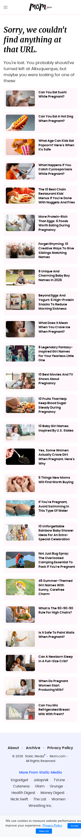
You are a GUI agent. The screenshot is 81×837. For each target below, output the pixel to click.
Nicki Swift (19, 799)
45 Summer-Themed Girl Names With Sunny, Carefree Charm (55, 587)
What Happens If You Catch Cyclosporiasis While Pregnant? (55, 169)
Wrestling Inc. (40, 806)
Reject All (44, 831)
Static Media (34, 756)
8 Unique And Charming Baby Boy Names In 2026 (54, 276)
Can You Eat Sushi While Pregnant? (52, 94)
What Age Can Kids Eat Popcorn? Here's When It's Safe (56, 145)
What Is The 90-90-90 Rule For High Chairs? (55, 610)
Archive (33, 748)
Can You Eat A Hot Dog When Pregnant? (55, 119)
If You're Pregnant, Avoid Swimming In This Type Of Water (53, 506)
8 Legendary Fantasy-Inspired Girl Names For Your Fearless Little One (56, 354)
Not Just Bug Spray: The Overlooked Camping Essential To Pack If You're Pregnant (56, 560)
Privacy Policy (60, 748)
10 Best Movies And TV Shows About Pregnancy (55, 379)
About (13, 748)
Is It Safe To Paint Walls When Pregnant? (56, 635)
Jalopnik (41, 780)
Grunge (56, 786)
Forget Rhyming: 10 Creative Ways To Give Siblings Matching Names (56, 250)
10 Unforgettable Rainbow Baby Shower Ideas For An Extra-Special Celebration (56, 533)
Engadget (19, 780)
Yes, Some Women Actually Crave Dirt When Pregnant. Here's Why (56, 457)
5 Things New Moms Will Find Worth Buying (55, 480)
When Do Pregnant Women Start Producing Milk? (53, 685)
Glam (40, 786)
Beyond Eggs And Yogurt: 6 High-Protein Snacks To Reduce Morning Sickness (56, 302)
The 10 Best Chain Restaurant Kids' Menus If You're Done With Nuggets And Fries (56, 196)
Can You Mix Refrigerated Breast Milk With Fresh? (54, 710)
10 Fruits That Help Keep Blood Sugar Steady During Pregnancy (52, 405)
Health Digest (23, 793)
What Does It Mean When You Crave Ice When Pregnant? (54, 327)
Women (58, 799)
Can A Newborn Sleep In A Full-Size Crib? (55, 659)
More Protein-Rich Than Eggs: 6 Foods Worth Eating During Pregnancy (54, 223)
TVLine (59, 780)
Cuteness (21, 786)
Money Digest (52, 793)
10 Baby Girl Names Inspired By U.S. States (56, 428)
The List (39, 799)
